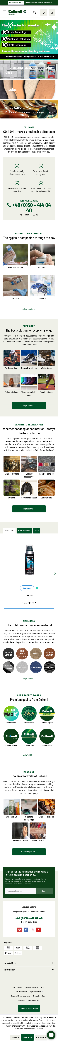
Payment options (35, 991)
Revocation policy (39, 996)
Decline (15, 1037)
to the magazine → (29, 851)
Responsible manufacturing (20, 996)
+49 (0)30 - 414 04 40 (29, 918)
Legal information (21, 991)
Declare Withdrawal (29, 1008)
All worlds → (29, 754)
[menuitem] (5, 12)
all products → (29, 309)
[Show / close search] (34, 12)
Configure (41, 1037)
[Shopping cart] (52, 12)
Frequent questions (31, 987)
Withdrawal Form (34, 1000)
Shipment (21, 1000)
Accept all (27, 1037)
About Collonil (17, 987)
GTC (42, 987)
